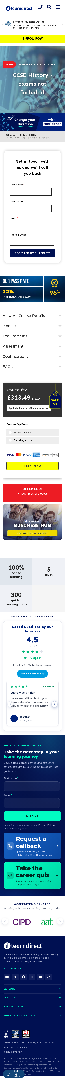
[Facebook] (23, 977)
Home (11, 135)
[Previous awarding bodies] (4, 921)
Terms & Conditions (14, 1042)
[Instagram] (32, 977)
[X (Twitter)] (15, 977)
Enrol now (32, 466)
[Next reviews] (54, 704)
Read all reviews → (32, 673)
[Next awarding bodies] (60, 921)
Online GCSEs (28, 135)
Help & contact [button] (15, 1006)
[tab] (32, 316)
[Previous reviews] (10, 704)
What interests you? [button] (19, 1015)
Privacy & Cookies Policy (40, 1042)
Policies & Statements (15, 1047)
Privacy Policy (46, 825)
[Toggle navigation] (58, 7)
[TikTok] (48, 977)
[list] (32, 922)
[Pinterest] (40, 977)
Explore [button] (9, 989)
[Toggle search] (49, 7)
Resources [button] (11, 997)
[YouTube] (7, 977)
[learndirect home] (23, 945)
